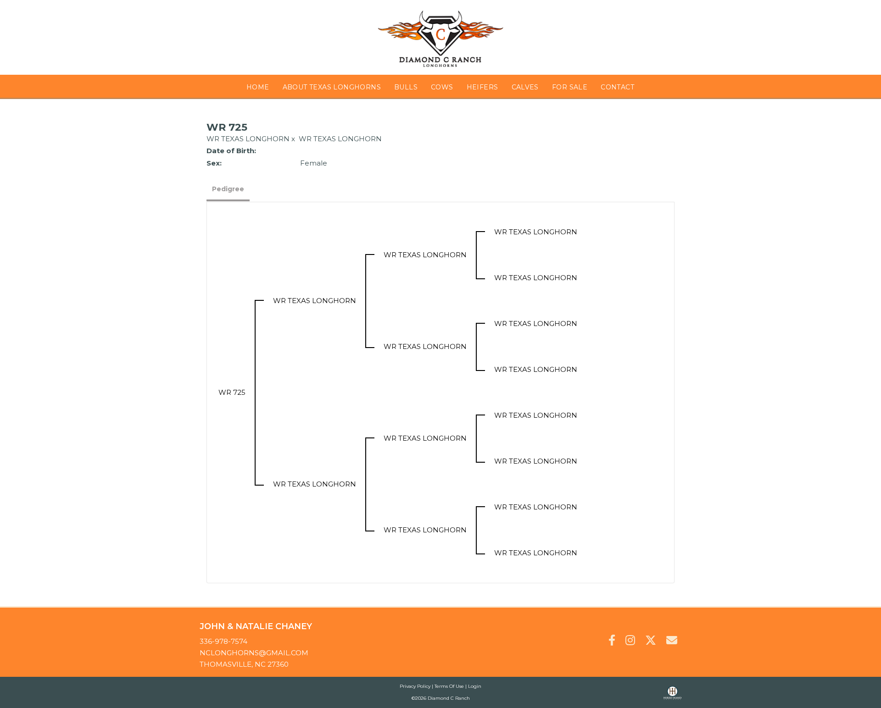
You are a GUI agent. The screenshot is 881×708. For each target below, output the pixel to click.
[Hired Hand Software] (672, 697)
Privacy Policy (415, 686)
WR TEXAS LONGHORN (248, 138)
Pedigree (228, 189)
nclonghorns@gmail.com (254, 652)
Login (474, 686)
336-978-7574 (223, 641)
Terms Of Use (449, 686)
